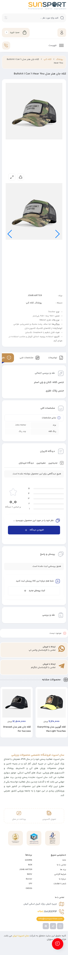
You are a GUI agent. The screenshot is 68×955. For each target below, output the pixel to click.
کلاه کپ (48, 59)
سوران (50, 939)
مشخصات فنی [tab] (27, 358)
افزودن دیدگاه (37, 530)
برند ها (63, 869)
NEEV (29, 874)
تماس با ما (61, 864)
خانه (64, 860)
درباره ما (62, 879)
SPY (30, 883)
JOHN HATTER (35, 295)
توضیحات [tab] (53, 358)
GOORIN (28, 860)
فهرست (53, 45)
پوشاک (59, 59)
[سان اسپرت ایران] (47, 6)
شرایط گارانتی (60, 874)
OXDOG (29, 888)
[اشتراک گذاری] (20, 177)
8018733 (47, 911)
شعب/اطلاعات (59, 883)
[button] (48, 737)
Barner (29, 879)
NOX (30, 864)
